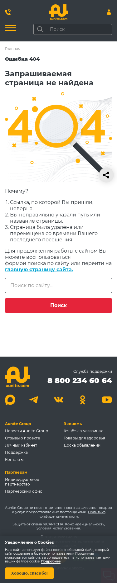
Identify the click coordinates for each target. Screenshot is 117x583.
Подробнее (51, 562)
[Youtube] (107, 400)
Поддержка (16, 452)
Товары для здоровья (84, 438)
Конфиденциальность (84, 524)
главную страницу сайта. (39, 270)
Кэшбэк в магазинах (83, 431)
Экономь (73, 423)
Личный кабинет (21, 445)
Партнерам (16, 472)
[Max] (10, 400)
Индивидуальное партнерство (22, 481)
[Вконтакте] (58, 400)
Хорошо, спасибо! (29, 573)
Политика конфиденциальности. (72, 514)
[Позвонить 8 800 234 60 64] (8, 12)
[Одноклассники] (83, 400)
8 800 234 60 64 (79, 380)
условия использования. (59, 528)
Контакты (14, 459)
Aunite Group (18, 423)
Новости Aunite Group (26, 431)
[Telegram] (34, 400)
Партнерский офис (23, 491)
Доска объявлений (82, 445)
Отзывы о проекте (22, 438)
